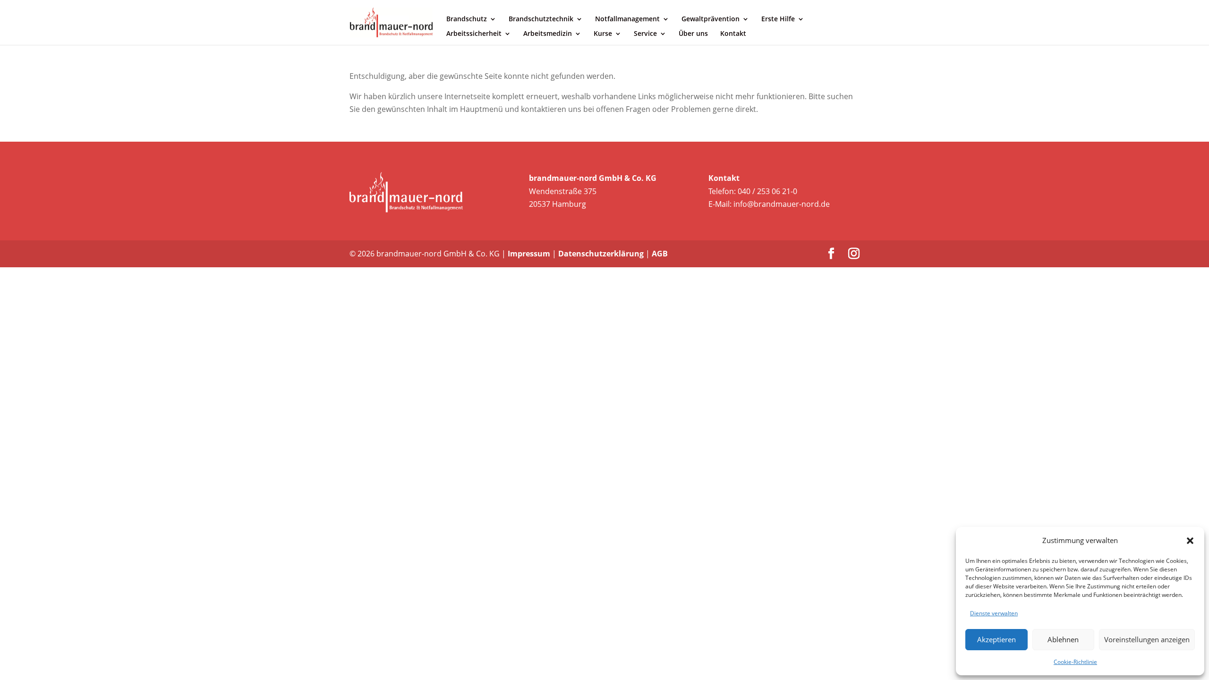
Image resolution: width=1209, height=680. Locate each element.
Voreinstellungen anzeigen (1147, 639)
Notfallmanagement (627, 19)
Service (645, 34)
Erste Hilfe (778, 19)
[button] (1190, 540)
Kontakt (733, 34)
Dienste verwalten (994, 613)
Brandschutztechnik (541, 19)
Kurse (603, 34)
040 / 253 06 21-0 (767, 191)
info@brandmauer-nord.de (781, 204)
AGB (660, 253)
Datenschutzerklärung (601, 253)
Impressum (529, 253)
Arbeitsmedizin (547, 34)
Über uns (693, 34)
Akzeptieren (996, 639)
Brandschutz (466, 19)
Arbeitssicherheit (474, 34)
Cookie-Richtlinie (1075, 662)
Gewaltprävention (710, 19)
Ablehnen (1063, 639)
